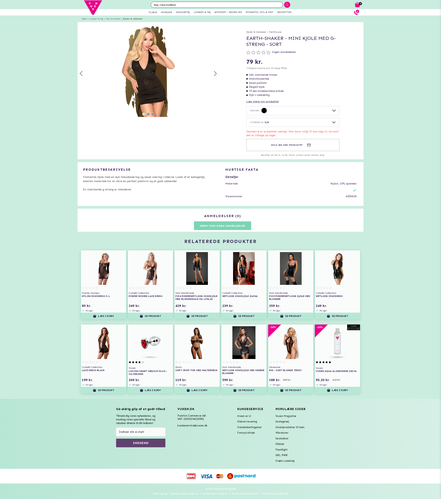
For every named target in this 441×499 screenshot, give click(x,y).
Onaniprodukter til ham (290, 427)
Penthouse (275, 32)
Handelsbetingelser (249, 427)
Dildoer (280, 444)
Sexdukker (282, 438)
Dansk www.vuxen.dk (275, 493)
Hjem (84, 19)
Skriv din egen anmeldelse (222, 225)
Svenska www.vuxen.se (184, 493)
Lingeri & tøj (96, 19)
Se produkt (153, 316)
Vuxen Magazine (285, 416)
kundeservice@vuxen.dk (192, 425)
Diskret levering (247, 421)
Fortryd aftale (246, 432)
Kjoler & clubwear (133, 19)
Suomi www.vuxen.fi (214, 493)
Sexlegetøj (282, 421)
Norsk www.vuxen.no (245, 493)
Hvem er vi (244, 416)
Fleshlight (281, 449)
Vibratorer (281, 432)
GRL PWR (281, 455)
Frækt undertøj (285, 460)
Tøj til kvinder (113, 19)
